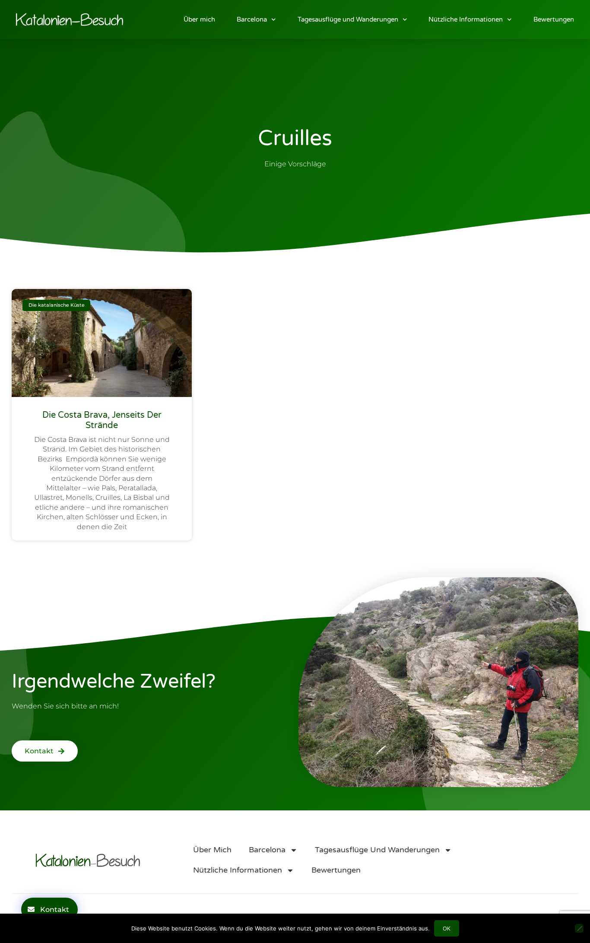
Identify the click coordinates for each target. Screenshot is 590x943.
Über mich (199, 19)
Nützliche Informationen (465, 19)
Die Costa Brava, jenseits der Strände (102, 420)
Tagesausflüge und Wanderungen (348, 19)
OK (446, 928)
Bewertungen (553, 19)
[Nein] (579, 928)
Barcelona (252, 19)
